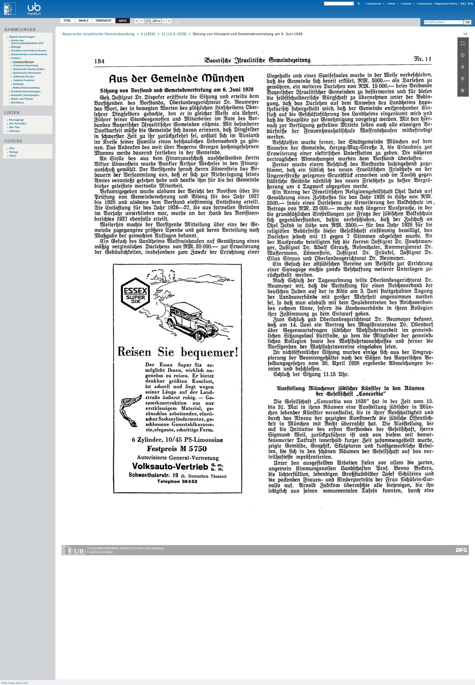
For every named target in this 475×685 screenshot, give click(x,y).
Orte (11, 148)
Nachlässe (17, 102)
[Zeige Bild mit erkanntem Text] (177, 21)
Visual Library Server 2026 (14, 683)
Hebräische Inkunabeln (27, 72)
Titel (67, 20)
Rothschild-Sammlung (26, 87)
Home (391, 3)
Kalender (14, 131)
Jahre (12, 155)
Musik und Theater (22, 98)
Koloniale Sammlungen (25, 95)
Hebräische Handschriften (29, 69)
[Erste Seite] (136, 21)
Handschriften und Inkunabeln (29, 54)
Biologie (16, 46)
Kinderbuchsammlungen (26, 91)
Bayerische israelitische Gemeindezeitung (99, 34)
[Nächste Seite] (164, 21)
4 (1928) (148, 34)
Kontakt (406, 3)
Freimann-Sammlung (25, 65)
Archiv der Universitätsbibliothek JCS (27, 41)
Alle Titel (14, 127)
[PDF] (463, 79)
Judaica (16, 58)
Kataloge (18, 84)
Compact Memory (23, 61)
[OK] (359, 3)
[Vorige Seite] (141, 21)
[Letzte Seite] (169, 21)
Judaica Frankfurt (23, 80)
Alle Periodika (17, 123)
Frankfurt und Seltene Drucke (29, 50)
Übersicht (104, 20)
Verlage (13, 152)
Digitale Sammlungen (22, 36)
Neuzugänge (16, 119)
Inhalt (84, 20)
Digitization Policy (446, 3)
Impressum (425, 3)
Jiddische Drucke (23, 76)
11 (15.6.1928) (174, 34)
